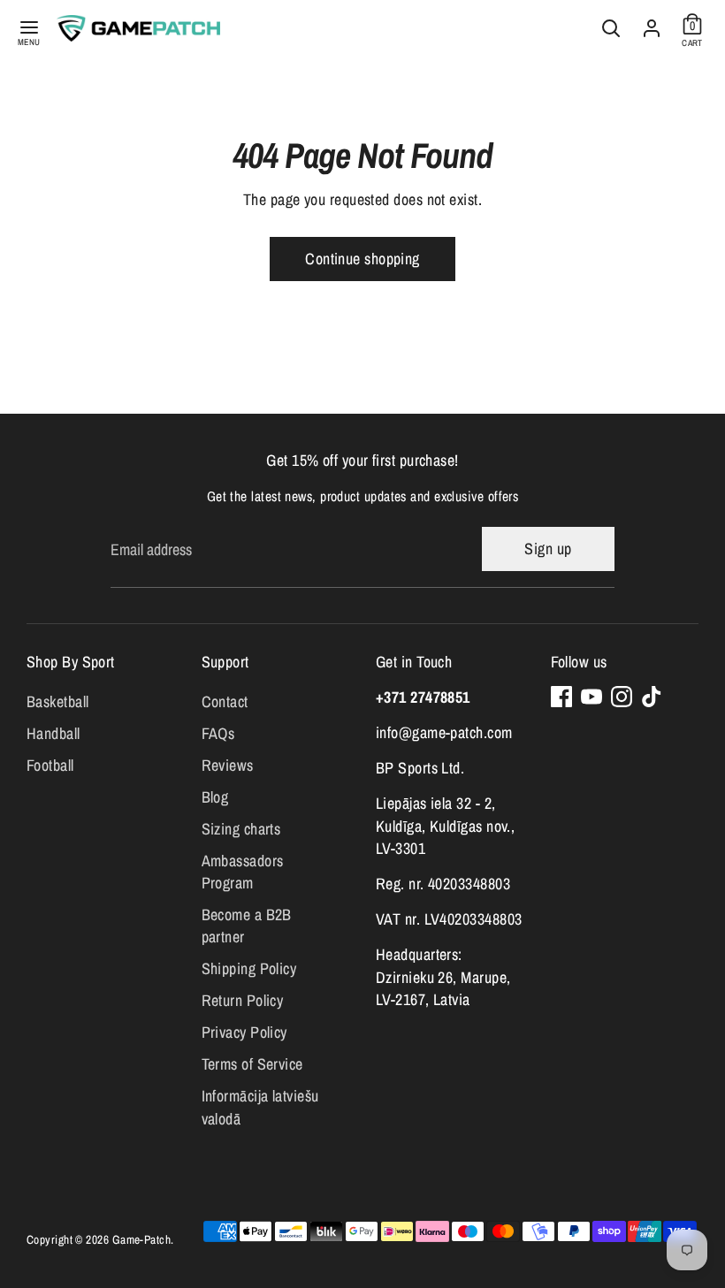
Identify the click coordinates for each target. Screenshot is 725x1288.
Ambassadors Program (243, 872)
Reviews (228, 765)
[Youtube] (591, 696)
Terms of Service (252, 1064)
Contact (225, 701)
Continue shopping (362, 259)
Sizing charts (241, 829)
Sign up (547, 548)
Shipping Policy (249, 968)
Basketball (58, 701)
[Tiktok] (651, 696)
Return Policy (243, 1000)
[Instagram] (621, 696)
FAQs (218, 733)
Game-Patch (142, 1239)
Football (50, 765)
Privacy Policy (244, 1032)
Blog (215, 797)
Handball (53, 733)
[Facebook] (561, 696)
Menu (29, 41)
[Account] (652, 24)
